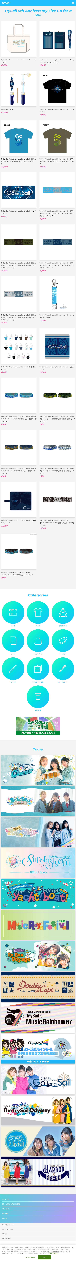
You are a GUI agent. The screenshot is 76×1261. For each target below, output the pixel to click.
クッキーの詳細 (30, 1257)
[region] (38, 1253)
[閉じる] (73, 1248)
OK (44, 1257)
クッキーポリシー (53, 1253)
